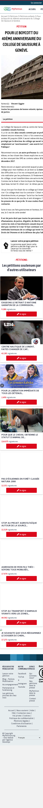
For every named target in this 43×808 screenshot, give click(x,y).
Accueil (32, 9)
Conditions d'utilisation (21, 748)
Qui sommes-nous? (33, 700)
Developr (6, 766)
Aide (32, 735)
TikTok (21, 701)
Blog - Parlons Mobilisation (8, 704)
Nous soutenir (22, 735)
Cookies (26, 740)
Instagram (22, 708)
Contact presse (32, 724)
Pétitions (14, 16)
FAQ (13, 737)
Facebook (22, 698)
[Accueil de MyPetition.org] (13, 9)
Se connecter (36, 2)
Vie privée (16, 740)
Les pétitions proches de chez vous (9, 719)
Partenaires (22, 750)
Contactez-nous (24, 737)
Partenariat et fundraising (8, 713)
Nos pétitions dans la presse (33, 708)
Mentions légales (21, 745)
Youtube (21, 711)
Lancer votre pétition (7, 699)
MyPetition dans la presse (34, 717)
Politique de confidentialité (21, 742)
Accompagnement (10, 709)
